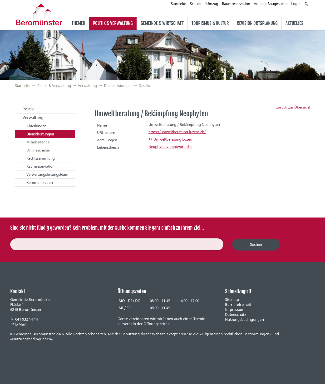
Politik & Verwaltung (113, 23)
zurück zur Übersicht (293, 107)
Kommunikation (39, 182)
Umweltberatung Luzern (173, 139)
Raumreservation (40, 166)
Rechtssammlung (40, 158)
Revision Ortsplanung (257, 23)
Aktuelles (294, 23)
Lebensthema (108, 147)
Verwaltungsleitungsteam (47, 174)
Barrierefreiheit (238, 304)
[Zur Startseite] (39, 14)
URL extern (106, 132)
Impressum (234, 309)
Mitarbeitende (37, 142)
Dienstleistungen (40, 134)
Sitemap (232, 299)
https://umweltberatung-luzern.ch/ (177, 131)
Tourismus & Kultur (210, 23)
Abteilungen (36, 125)
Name (102, 125)
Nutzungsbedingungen (244, 319)
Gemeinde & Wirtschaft (162, 23)
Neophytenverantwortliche (170, 146)
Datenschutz (235, 314)
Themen (78, 23)
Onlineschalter (38, 150)
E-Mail (20, 324)
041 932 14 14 (26, 319)
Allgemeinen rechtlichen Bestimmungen (235, 333)
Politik (28, 109)
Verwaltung (33, 117)
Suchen (256, 244)
